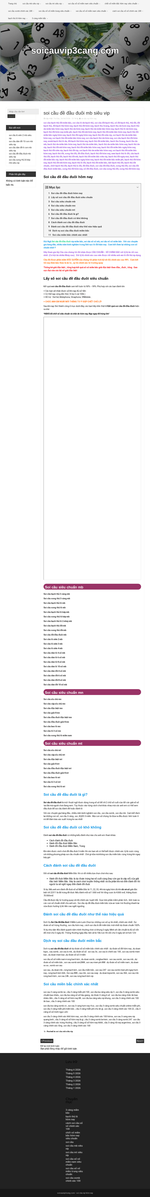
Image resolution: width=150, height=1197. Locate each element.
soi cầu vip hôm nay (89, 119)
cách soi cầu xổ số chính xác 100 (126, 11)
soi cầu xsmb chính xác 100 (20, 11)
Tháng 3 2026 (73, 1080)
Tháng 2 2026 (73, 1084)
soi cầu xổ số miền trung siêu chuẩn (54, 11)
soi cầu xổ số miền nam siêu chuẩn (83, 3)
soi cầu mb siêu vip (31, 3)
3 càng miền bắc (39, 18)
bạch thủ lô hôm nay (16, 18)
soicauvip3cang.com (75, 50)
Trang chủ (12, 3)
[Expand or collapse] (137, 187)
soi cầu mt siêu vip (54, 3)
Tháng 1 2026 (73, 1088)
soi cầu (70, 1142)
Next (140, 1041)
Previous (48, 1041)
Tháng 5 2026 (73, 1073)
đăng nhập (55, 1048)
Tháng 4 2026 (73, 1077)
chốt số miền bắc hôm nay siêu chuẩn (121, 3)
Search (11, 116)
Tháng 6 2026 (73, 1069)
